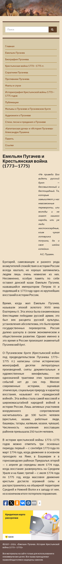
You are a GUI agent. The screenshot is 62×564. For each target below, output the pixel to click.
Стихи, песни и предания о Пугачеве (25, 121)
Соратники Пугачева (16, 72)
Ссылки (9, 145)
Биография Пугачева (17, 59)
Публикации (12, 102)
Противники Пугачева (17, 78)
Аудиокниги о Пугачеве (18, 115)
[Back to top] (54, 556)
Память (9, 138)
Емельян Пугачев (15, 52)
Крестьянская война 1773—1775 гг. (24, 65)
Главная (9, 46)
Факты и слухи (13, 85)
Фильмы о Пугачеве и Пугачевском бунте (28, 108)
